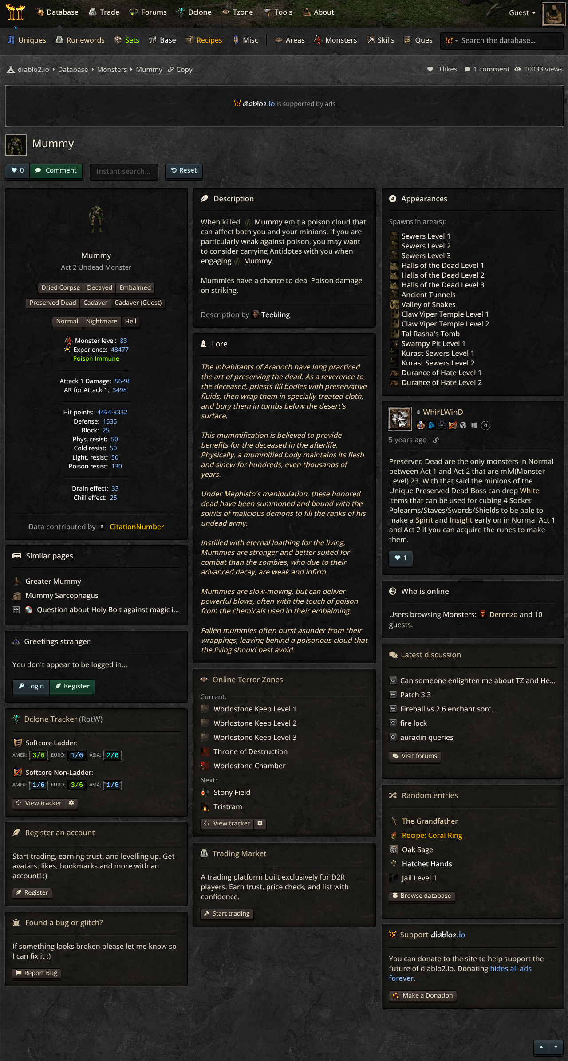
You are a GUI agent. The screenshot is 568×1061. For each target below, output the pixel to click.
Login (35, 685)
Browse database (426, 896)
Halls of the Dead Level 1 (443, 265)
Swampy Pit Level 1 (434, 343)
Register (77, 685)
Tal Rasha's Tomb (431, 333)
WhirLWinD (443, 412)
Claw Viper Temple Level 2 (445, 324)
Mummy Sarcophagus (61, 595)
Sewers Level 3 (426, 255)
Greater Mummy (52, 581)
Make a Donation (428, 995)
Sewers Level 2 (426, 246)
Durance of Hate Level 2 (442, 382)
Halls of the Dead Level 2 (443, 275)
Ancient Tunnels (429, 294)
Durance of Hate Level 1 (442, 372)
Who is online (425, 591)
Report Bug (40, 973)
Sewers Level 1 (426, 236)
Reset (188, 169)
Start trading (231, 913)
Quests (425, 40)
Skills (385, 40)
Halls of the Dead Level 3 (443, 285)
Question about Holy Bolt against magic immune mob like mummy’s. (151, 609)
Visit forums (420, 756)
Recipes (208, 40)
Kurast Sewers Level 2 (438, 363)
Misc (249, 40)
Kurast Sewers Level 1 (438, 353)
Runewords (85, 40)
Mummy (148, 69)
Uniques (31, 40)
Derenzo (503, 614)
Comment (60, 169)
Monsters (340, 40)
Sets (131, 40)
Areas (294, 40)
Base (167, 40)
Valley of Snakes (429, 304)
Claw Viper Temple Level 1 (445, 314)
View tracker (231, 823)
